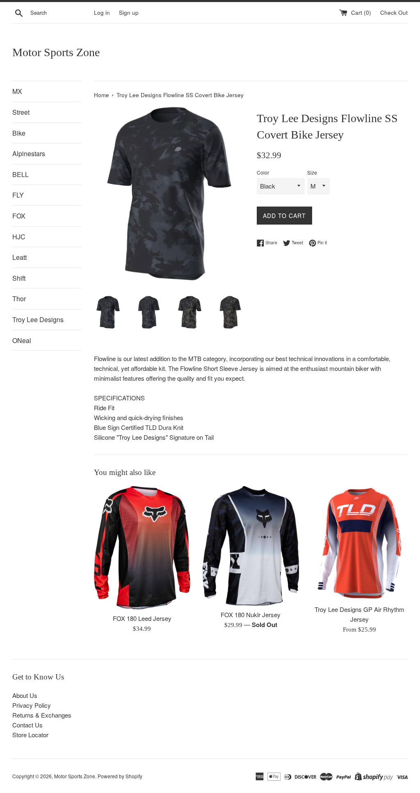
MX (17, 91)
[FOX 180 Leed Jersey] (142, 547)
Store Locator (30, 734)
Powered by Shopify (120, 776)
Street (21, 112)
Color (263, 172)
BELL (20, 174)
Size (312, 172)
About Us (24, 695)
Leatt (19, 257)
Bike (18, 133)
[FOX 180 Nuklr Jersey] (251, 546)
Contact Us (27, 724)
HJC (18, 236)
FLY (18, 195)
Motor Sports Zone (56, 52)
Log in (102, 12)
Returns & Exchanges (41, 715)
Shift (18, 278)
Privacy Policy (31, 705)
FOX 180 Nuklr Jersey (251, 614)
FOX (18, 215)
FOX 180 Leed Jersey (142, 618)
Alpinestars (28, 153)
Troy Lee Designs (38, 319)
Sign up (129, 12)
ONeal (21, 340)
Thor (19, 298)
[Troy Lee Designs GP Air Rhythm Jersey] (359, 543)
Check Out (394, 12)
